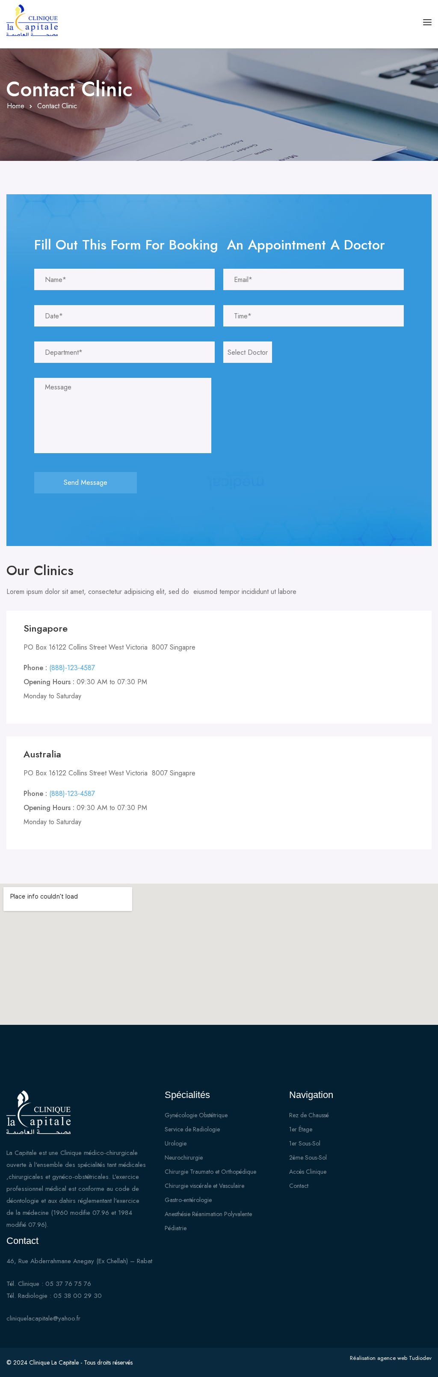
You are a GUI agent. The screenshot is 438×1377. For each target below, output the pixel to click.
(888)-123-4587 (72, 668)
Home (15, 106)
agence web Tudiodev (404, 1358)
